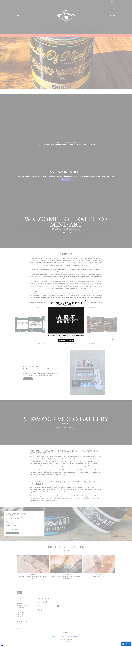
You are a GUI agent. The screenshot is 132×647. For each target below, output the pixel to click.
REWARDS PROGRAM (66, 340)
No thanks (66, 344)
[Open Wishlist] (2, 645)
